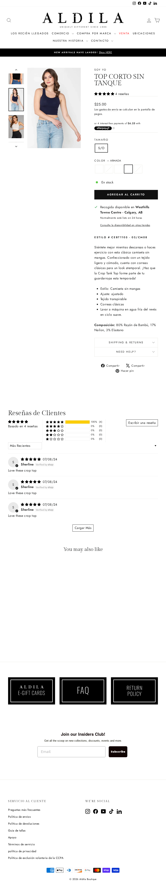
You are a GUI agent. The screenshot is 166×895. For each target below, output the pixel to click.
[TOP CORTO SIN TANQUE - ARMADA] (31, 638)
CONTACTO (100, 41)
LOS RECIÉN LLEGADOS (30, 33)
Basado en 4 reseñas (23, 426)
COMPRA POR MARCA (95, 33)
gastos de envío (108, 109)
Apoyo (12, 837)
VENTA (124, 33)
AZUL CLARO (138, 169)
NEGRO (99, 169)
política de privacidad (22, 851)
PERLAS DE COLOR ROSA (109, 169)
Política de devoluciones (23, 824)
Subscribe (118, 752)
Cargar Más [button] (83, 528)
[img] (31, 459)
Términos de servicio (21, 844)
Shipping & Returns (126, 342)
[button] (104, 94)
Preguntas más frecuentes (24, 810)
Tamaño (101, 140)
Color (107, 161)
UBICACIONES (144, 33)
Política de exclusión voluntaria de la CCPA (35, 858)
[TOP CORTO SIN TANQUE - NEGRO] (14, 638)
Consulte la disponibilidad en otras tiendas (125, 225)
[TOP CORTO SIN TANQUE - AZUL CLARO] (36, 638)
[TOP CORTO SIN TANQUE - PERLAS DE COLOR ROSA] (20, 638)
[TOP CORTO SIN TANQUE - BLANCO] (25, 638)
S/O (101, 148)
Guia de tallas (17, 830)
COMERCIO (61, 33)
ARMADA (128, 169)
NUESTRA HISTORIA (69, 41)
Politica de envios (19, 817)
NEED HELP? (126, 352)
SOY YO (100, 70)
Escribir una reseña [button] (142, 422)
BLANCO (119, 169)
